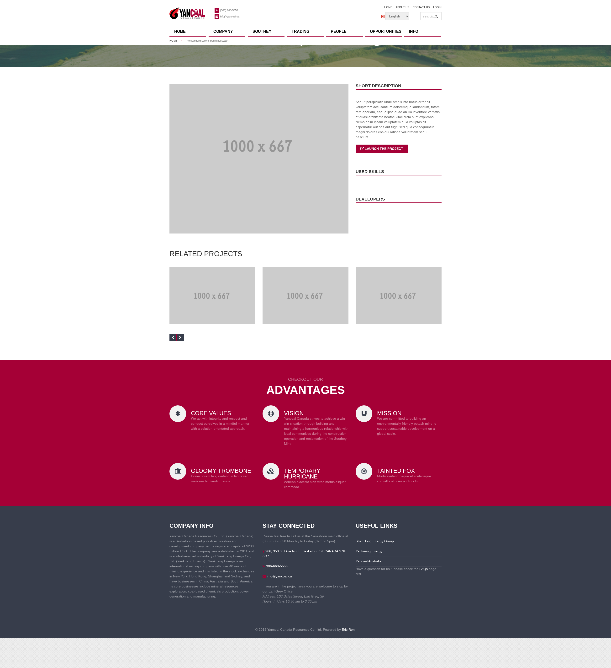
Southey (262, 31)
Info (413, 31)
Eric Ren (348, 629)
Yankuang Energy (369, 551)
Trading (300, 31)
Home (388, 7)
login (437, 7)
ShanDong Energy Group (375, 541)
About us (402, 7)
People (339, 31)
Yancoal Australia (368, 561)
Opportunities (385, 31)
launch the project (383, 149)
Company (223, 31)
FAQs (423, 569)
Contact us (421, 7)
